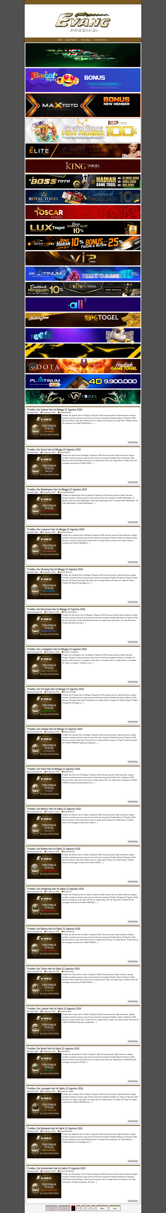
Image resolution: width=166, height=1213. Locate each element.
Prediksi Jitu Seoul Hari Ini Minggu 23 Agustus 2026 (54, 449)
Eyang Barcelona (70, 612)
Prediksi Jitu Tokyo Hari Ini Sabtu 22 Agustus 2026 (53, 968)
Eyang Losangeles (71, 652)
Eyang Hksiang (66, 572)
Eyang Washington (67, 492)
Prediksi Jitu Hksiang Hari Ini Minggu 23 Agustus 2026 (55, 569)
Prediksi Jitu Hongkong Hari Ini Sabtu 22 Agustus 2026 (55, 888)
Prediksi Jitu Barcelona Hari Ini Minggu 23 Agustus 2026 (56, 609)
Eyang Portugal (70, 692)
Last (115, 1208)
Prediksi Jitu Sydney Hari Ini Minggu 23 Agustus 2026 (54, 409)
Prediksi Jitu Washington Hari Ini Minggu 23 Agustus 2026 (57, 489)
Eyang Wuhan (69, 851)
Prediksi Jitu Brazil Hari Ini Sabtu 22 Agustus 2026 (53, 1048)
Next (102, 1208)
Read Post (132, 442)
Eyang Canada (69, 732)
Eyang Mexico (69, 812)
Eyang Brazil (65, 1051)
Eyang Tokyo (69, 971)
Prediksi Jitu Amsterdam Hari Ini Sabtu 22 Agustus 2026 (56, 1168)
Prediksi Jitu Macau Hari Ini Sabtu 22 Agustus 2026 (53, 928)
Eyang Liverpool (66, 532)
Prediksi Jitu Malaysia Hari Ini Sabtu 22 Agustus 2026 (55, 1128)
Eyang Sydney (65, 412)
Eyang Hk (67, 892)
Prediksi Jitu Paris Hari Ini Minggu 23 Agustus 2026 (53, 768)
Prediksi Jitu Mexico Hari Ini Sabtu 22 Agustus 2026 (54, 808)
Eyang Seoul (65, 452)
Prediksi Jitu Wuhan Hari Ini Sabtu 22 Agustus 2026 (53, 848)
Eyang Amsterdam (67, 1171)
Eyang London (65, 1011)
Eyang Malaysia (66, 1131)
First (51, 1208)
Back (64, 1208)
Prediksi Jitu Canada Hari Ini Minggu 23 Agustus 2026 (55, 729)
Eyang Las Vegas (66, 1091)
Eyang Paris (68, 772)
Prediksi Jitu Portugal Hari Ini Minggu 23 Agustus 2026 (55, 689)
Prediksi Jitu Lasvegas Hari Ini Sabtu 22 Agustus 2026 (55, 1088)
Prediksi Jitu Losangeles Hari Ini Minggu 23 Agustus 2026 (57, 649)
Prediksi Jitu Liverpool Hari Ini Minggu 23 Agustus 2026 (56, 529)
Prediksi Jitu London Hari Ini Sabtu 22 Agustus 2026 (54, 1008)
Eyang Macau (69, 931)
